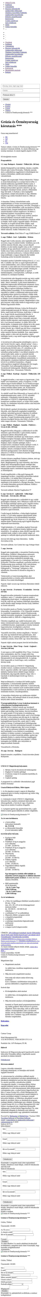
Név (4, 1129)
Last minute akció (34, 935)
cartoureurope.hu (7, 1122)
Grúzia (7, 108)
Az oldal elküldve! (7, 1243)
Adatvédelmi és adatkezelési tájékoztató (20, 1120)
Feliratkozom (5, 1060)
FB (6, 137)
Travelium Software (8, 1118)
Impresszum (9, 19)
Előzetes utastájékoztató (13, 17)
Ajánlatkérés (9, 7)
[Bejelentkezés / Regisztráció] (5, 38)
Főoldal (7, 104)
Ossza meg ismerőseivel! (9, 133)
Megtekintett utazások (12, 70)
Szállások (8, 5)
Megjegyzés (5, 1289)
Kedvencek (9, 68)
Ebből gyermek (6, 1282)
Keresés (6, 99)
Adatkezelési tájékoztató (13, 11)
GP (6, 139)
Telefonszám (5, 1275)
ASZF (3, 1120)
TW (6, 143)
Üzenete (4, 1239)
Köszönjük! (5, 1163)
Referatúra (5, 1021)
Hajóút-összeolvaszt (20, 935)
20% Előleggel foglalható (17, 933)
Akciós (29, 933)
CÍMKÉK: (4, 933)
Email (5, 1139)
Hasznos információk (12, 9)
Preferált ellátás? (6, 1284)
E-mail (3, 1270)
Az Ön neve (5, 1230)
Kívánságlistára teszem (9, 157)
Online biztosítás (11, 27)
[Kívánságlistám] (5, 34)
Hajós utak (9, 935)
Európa (7, 106)
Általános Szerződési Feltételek (16, 13)
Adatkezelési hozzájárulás (14, 15)
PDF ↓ (3, 951)
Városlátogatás (6, 937)
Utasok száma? (6, 1280)
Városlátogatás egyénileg (20, 937)
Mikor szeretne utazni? (9, 1277)
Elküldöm (5, 1241)
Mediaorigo (14, 1116)
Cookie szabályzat (11, 21)
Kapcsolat (4, 1025)
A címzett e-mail (6, 1232)
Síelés (7, 25)
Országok (8, 42)
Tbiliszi (7, 110)
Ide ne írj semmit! (9, 1149)
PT (6, 141)
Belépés (8, 72)
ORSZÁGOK (10, 3)
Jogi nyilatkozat (10, 23)
